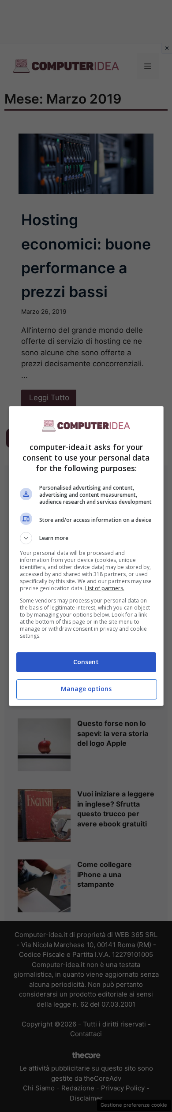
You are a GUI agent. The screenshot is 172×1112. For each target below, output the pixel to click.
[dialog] (86, 556)
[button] (86, 538)
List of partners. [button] (104, 588)
